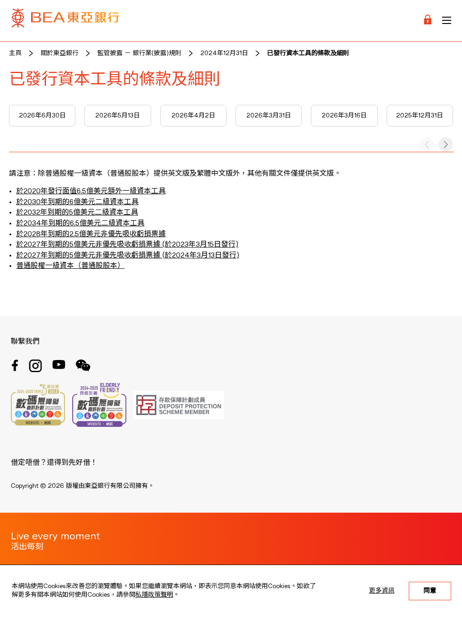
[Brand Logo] (65, 20)
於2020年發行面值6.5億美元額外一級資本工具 (91, 191)
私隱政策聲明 (154, 595)
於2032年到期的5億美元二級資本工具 (77, 212)
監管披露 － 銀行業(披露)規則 (139, 53)
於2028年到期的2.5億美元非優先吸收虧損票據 (91, 234)
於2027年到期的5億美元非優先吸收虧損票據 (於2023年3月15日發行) (127, 244)
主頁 (15, 53)
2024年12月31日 (224, 53)
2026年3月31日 (268, 115)
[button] (446, 144)
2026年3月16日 (344, 115)
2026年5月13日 (117, 115)
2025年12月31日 (419, 115)
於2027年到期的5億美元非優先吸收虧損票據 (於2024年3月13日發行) (127, 255)
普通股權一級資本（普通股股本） (70, 266)
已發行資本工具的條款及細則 (308, 53)
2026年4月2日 (193, 115)
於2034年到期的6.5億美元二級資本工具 (80, 223)
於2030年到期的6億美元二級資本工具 (77, 202)
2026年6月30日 (42, 115)
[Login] (428, 20)
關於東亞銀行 (60, 53)
